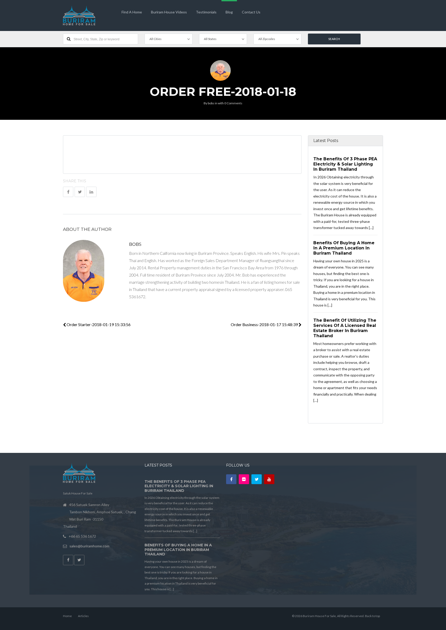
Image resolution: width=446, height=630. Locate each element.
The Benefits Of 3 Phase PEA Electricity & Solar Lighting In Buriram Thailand (345, 164)
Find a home (132, 12)
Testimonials (206, 12)
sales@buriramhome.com (89, 546)
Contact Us (251, 12)
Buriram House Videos (169, 12)
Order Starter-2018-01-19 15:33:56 (98, 324)
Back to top (372, 616)
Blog (229, 12)
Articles (83, 616)
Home (67, 616)
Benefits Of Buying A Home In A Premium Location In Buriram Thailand (344, 247)
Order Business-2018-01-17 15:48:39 (265, 324)
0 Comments (233, 103)
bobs (211, 103)
